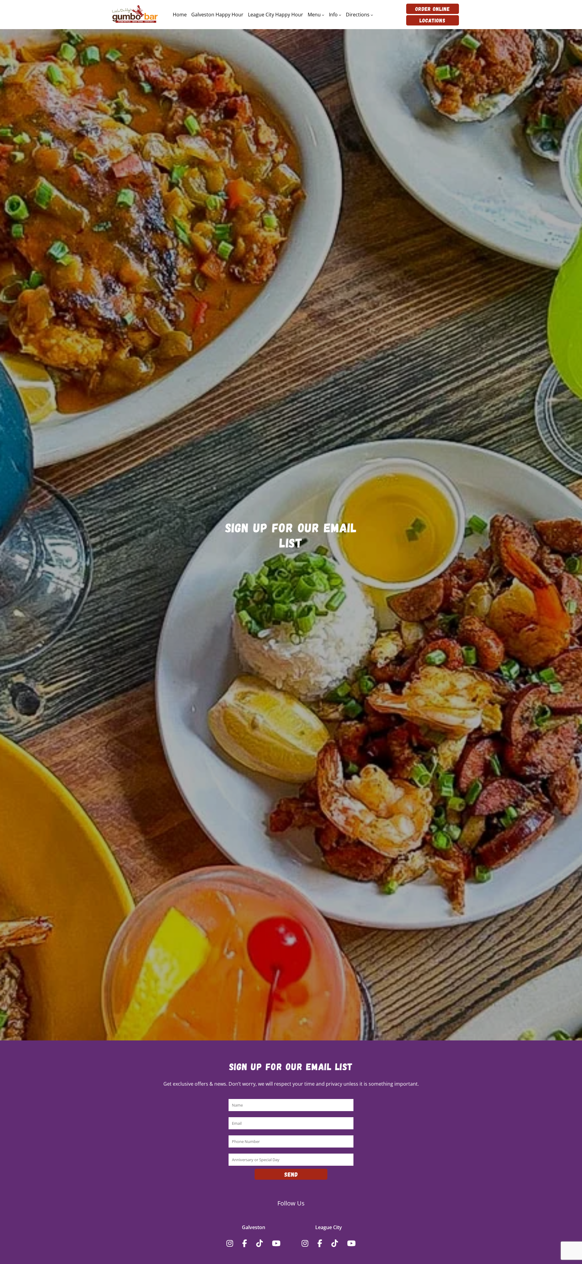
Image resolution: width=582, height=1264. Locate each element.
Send (291, 1174)
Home (180, 14)
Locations (433, 20)
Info (333, 14)
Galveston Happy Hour (217, 14)
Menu (314, 14)
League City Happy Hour (275, 14)
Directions (358, 14)
